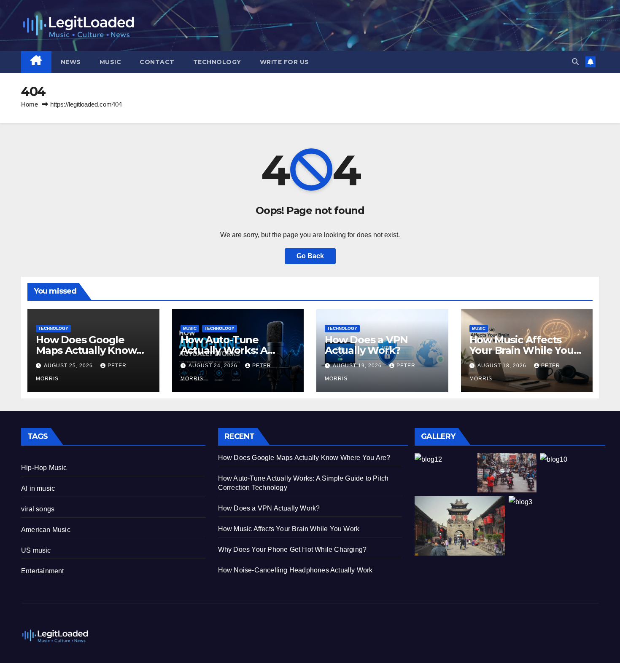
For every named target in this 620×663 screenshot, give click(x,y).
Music (110, 62)
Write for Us (284, 62)
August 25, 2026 (69, 366)
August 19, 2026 (358, 366)
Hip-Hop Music (44, 467)
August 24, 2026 (214, 366)
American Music (45, 529)
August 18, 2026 (502, 366)
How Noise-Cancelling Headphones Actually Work (295, 570)
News (71, 62)
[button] (575, 61)
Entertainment (42, 571)
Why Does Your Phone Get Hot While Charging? (292, 549)
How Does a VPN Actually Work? (366, 345)
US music (36, 550)
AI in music (38, 488)
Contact (157, 62)
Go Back (310, 255)
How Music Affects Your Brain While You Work (521, 350)
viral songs (37, 509)
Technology (217, 62)
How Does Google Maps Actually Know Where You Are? (86, 350)
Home (29, 104)
